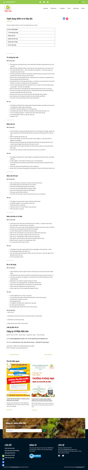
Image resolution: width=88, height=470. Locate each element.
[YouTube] (67, 19)
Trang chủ (45, 8)
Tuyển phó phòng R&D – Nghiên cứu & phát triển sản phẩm (18, 399)
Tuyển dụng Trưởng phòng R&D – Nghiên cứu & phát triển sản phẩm (42, 399)
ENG (84, 2)
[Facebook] (64, 18)
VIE (80, 2)
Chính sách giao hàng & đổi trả (12, 450)
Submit (44, 430)
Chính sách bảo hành (10, 448)
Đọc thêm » (9, 409)
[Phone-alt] (3, 456)
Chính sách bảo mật (9, 457)
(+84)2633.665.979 (10, 2)
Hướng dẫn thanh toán (10, 452)
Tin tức (69, 8)
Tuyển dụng (76, 8)
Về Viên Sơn (53, 8)
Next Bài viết (49, 354)
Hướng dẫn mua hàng (10, 455)
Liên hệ (83, 8)
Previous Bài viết (14, 354)
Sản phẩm (62, 8)
